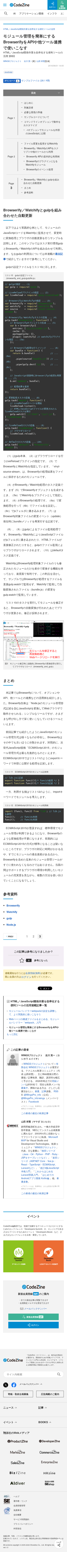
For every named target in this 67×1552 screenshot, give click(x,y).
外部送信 (17, 1528)
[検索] (5, 13)
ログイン (26, 977)
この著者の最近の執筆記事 (34, 1113)
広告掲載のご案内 (50, 1394)
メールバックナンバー (35, 1308)
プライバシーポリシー (23, 1523)
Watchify (12, 912)
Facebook (34, 1101)
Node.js (11, 924)
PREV (10, 936)
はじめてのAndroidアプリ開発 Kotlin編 (37, 1176)
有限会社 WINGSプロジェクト (39, 1065)
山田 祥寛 (41, 61)
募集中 (24, 1087)
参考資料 (28, 192)
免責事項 (17, 1510)
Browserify (13, 905)
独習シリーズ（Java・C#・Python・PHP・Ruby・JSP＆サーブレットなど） (40, 1154)
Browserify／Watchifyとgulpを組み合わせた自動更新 (41, 181)
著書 (37, 1091)
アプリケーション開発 (31, 13)
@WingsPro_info (32, 1094)
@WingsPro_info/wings (33, 1098)
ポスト (46, 988)
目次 (33, 92)
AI (14, 13)
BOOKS (43, 1422)
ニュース (8, 1407)
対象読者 (28, 107)
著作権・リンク (20, 1500)
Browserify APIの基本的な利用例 (43, 156)
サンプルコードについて (36, 117)
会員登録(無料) (33, 973)
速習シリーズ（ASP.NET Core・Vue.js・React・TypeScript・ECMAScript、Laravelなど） (40, 1162)
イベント (8, 1422)
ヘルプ (16, 1496)
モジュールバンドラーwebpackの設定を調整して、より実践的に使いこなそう (33, 1012)
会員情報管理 (19, 1505)
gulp (9, 918)
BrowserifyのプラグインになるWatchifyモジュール (42, 162)
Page (11, 118)
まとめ (27, 187)
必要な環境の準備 (33, 112)
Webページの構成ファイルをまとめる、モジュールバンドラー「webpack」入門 (34, 1020)
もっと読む (12, 1034)
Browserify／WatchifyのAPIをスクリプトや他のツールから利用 (40, 150)
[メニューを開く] (5, 5)
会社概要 (17, 1514)
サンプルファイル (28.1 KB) (35, 80)
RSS (56, 1091)
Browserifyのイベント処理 (39, 169)
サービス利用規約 (21, 1519)
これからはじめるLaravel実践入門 (37, 1173)
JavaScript (8, 72)
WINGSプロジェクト (34, 1063)
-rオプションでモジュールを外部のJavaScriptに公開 (43, 131)
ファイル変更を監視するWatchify (41, 143)
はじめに (28, 102)
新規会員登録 (35, 1316)
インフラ (52, 13)
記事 (44, 1091)
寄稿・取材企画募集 (18, 1394)
